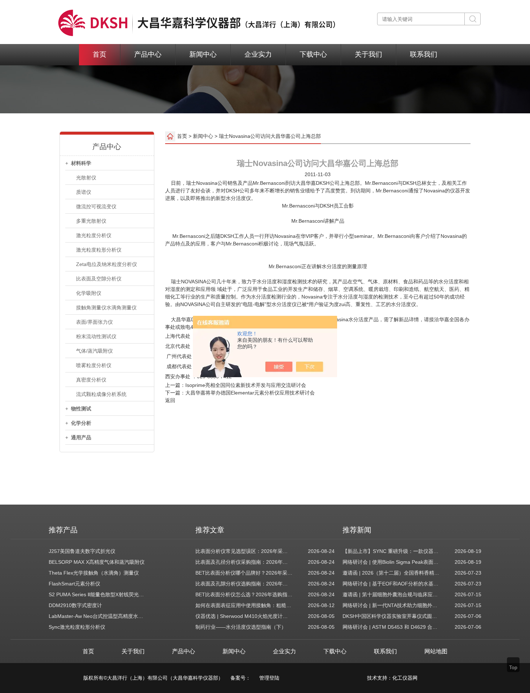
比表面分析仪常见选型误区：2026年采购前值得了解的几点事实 (244, 551)
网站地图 (435, 651)
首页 (99, 54)
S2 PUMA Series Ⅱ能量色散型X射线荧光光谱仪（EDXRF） (97, 594)
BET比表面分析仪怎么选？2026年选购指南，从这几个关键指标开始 (244, 594)
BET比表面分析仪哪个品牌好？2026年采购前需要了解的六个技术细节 (244, 573)
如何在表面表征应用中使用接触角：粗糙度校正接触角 (244, 605)
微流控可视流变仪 (96, 206)
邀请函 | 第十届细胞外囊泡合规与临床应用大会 (391, 594)
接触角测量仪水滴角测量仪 (106, 307)
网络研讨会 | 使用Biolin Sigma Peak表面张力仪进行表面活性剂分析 (391, 562)
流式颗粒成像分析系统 (101, 394)
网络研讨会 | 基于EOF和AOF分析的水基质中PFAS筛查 (391, 584)
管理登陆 (269, 678)
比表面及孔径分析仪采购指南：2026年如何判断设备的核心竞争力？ (244, 562)
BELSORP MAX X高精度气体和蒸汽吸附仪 (97, 562)
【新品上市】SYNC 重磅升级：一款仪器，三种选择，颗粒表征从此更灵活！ (391, 551)
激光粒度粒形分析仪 (99, 250)
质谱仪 (83, 192)
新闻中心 (203, 54)
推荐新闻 (357, 530)
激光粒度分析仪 (93, 235)
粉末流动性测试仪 (96, 336)
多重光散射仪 (91, 221)
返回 (170, 400)
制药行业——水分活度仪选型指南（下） (240, 627)
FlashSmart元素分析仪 (74, 584)
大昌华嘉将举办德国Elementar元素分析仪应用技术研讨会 (250, 393)
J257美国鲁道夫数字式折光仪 (82, 551)
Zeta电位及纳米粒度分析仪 (106, 264)
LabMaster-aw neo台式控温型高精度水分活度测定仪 (97, 616)
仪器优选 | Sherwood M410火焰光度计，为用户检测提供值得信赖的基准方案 (244, 616)
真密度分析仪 (91, 380)
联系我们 (423, 54)
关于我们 (368, 54)
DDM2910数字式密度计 (75, 605)
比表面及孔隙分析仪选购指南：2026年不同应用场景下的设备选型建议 (244, 584)
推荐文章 (209, 530)
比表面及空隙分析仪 (99, 279)
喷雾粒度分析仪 (93, 365)
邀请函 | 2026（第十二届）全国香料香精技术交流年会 (391, 573)
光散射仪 (86, 177)
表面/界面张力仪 (94, 322)
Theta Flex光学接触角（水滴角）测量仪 (94, 573)
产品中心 (148, 54)
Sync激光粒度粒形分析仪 (77, 627)
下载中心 (313, 54)
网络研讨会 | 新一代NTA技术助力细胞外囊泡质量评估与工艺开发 (391, 605)
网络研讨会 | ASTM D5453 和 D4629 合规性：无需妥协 (391, 627)
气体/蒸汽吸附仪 (94, 351)
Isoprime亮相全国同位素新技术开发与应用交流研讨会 (245, 385)
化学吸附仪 (88, 293)
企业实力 (258, 54)
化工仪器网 (405, 678)
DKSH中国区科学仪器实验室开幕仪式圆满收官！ (391, 616)
